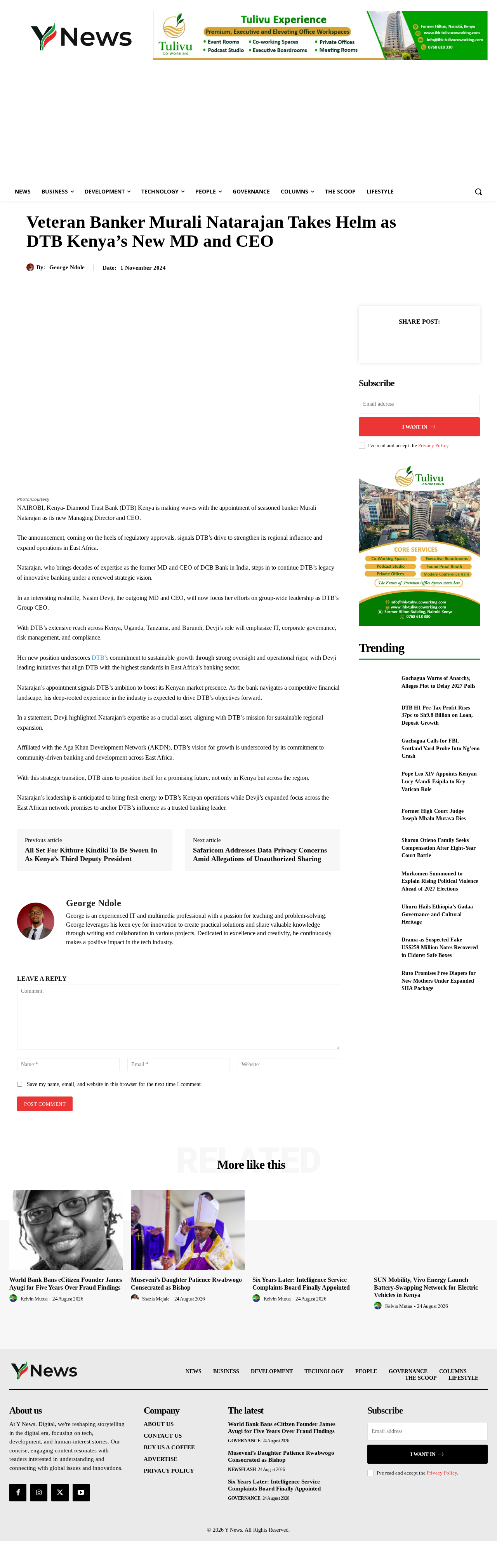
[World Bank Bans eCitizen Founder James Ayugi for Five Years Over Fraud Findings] (66, 1230)
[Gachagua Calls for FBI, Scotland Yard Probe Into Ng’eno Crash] (377, 748)
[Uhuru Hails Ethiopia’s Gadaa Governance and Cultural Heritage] (377, 914)
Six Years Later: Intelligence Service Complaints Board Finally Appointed (274, 1485)
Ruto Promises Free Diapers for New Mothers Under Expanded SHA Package (438, 980)
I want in (414, 427)
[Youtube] (81, 1492)
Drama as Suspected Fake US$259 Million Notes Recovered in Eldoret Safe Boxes (439, 947)
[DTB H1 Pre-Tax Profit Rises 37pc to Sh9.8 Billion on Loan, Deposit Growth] (377, 715)
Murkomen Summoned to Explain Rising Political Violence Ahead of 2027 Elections (439, 881)
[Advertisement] (248, 124)
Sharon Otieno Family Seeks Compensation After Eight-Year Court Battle (438, 847)
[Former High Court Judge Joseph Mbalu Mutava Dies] (377, 814)
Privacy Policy (433, 445)
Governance (244, 1440)
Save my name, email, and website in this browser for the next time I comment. (114, 1084)
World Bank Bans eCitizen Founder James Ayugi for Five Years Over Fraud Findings (281, 1427)
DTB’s (101, 657)
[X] (410, 341)
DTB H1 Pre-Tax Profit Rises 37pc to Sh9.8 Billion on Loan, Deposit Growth (437, 715)
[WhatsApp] (446, 341)
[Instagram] (38, 1492)
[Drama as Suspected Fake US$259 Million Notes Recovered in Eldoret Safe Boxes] (377, 947)
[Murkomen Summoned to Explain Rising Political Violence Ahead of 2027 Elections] (377, 881)
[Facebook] (392, 341)
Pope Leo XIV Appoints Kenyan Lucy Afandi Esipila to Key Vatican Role (439, 781)
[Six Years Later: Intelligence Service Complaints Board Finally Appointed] (309, 1230)
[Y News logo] (81, 36)
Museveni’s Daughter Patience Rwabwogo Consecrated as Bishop (281, 1456)
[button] (478, 191)
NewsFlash (242, 1469)
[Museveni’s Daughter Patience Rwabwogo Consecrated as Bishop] (188, 1230)
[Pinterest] (428, 341)
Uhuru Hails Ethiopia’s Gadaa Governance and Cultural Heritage (437, 914)
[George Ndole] (31, 267)
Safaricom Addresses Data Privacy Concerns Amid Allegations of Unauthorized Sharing (260, 854)
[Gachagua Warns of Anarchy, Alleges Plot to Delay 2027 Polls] (377, 682)
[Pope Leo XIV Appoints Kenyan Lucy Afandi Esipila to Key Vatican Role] (377, 781)
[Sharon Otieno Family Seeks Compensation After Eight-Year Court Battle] (377, 848)
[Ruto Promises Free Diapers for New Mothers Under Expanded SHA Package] (377, 981)
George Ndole (67, 267)
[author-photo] (14, 1298)
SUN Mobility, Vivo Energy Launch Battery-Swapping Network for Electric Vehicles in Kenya (426, 1287)
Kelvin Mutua (34, 1299)
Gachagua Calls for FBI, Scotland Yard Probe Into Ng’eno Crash (440, 748)
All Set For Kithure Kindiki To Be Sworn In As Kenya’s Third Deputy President (91, 854)
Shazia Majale (156, 1299)
